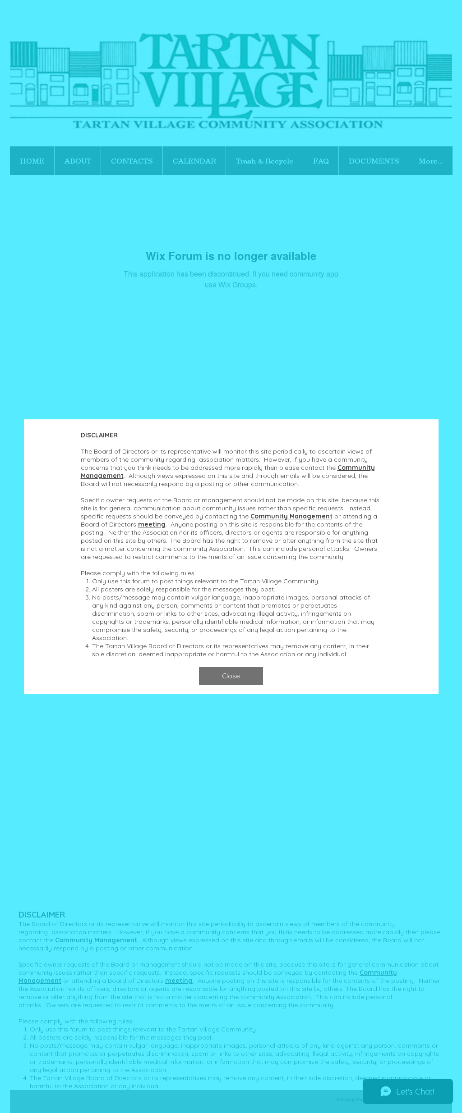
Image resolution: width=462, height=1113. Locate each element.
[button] (231, 676)
